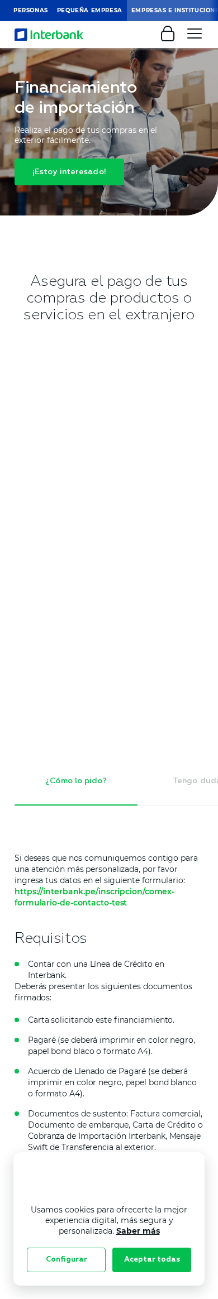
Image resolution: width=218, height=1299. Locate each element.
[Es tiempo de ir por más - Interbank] (49, 34)
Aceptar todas (152, 1259)
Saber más (138, 1231)
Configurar (66, 1259)
